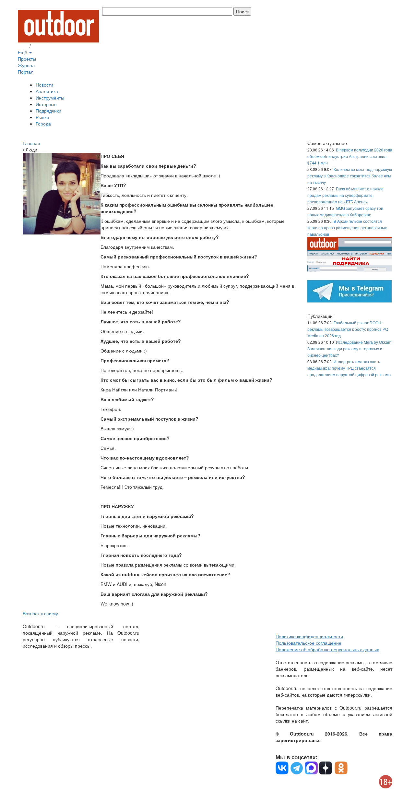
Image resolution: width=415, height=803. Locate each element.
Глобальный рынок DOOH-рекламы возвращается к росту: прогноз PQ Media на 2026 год (347, 329)
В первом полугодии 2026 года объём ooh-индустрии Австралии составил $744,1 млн (349, 156)
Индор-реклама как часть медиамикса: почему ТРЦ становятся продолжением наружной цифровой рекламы (349, 368)
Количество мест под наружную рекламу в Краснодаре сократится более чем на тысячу (349, 175)
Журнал (26, 65)
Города (43, 123)
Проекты (27, 58)
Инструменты (50, 97)
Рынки (42, 117)
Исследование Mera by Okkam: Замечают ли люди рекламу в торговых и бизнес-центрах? (349, 348)
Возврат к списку (40, 613)
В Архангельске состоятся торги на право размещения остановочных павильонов (347, 227)
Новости (44, 84)
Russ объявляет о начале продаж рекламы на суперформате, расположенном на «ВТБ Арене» (345, 195)
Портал (25, 71)
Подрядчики (48, 110)
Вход (23, 45)
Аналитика (47, 91)
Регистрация (45, 45)
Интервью (46, 104)
